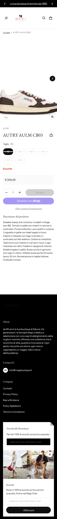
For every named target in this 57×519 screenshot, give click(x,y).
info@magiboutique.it (20, 370)
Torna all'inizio (11, 305)
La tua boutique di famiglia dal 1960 (28, 3)
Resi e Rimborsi (11, 400)
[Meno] (6, 192)
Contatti (7, 388)
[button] (44, 18)
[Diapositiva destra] (52, 3)
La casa (6, 32)
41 (20, 151)
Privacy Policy (10, 394)
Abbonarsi (28, 510)
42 (31, 151)
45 (20, 160)
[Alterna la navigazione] (6, 18)
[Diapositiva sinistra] (5, 3)
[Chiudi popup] (50, 454)
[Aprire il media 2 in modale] (28, 78)
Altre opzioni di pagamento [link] (28, 208)
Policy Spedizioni (12, 405)
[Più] (19, 192)
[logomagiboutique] (21, 18)
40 (8, 151)
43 (43, 151)
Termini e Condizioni (14, 411)
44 (8, 160)
